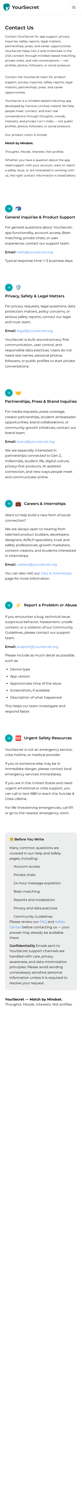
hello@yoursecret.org (35, 252)
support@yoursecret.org (37, 647)
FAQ (43, 922)
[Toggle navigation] (74, 7)
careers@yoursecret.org (37, 565)
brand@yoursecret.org (36, 442)
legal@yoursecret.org (35, 331)
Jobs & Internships (56, 573)
